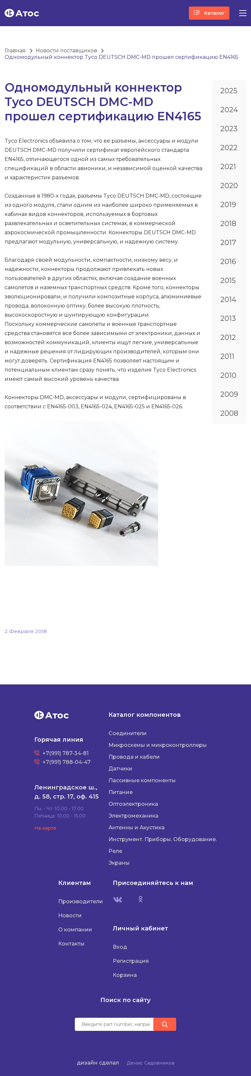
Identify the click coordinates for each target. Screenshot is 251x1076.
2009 (229, 394)
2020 (229, 185)
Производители (80, 901)
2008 (229, 413)
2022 (229, 147)
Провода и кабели (134, 757)
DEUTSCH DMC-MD (31, 150)
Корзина (125, 975)
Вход (120, 947)
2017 (228, 242)
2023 (229, 128)
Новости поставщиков (66, 50)
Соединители (128, 733)
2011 (227, 356)
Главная (15, 50)
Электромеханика (134, 816)
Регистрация (131, 961)
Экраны (119, 863)
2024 (229, 109)
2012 (228, 337)
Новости (70, 915)
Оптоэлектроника (133, 804)
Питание (121, 792)
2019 (228, 204)
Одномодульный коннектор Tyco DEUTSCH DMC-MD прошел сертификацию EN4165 (121, 57)
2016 (228, 261)
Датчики (120, 769)
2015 (228, 280)
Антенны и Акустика (137, 827)
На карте (45, 828)
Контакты (71, 944)
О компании (75, 929)
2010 (228, 375)
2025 (228, 90)
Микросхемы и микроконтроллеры (158, 745)
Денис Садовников (151, 1063)
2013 (228, 318)
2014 (228, 299)
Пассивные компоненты (142, 780)
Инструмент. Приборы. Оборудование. (163, 839)
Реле (115, 851)
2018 (228, 223)
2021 (228, 166)
